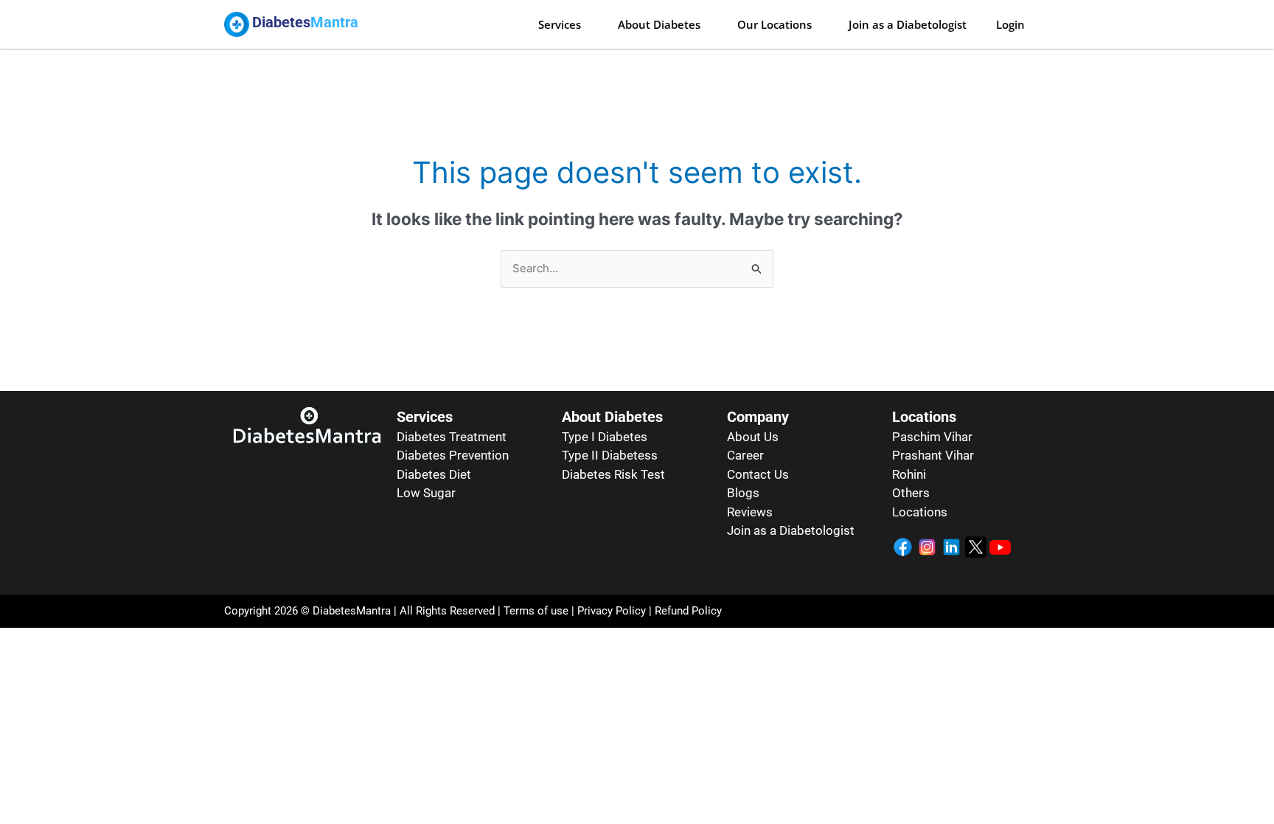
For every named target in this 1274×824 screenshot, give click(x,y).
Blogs (743, 492)
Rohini (909, 474)
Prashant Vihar (933, 455)
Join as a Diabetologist (908, 24)
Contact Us (758, 474)
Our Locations (774, 24)
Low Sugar (426, 492)
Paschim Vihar (932, 436)
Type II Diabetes (606, 455)
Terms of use (536, 610)
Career (745, 455)
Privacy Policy (610, 610)
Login (1010, 24)
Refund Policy (688, 610)
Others (911, 492)
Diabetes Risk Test (613, 474)
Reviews (750, 512)
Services (559, 24)
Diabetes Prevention (453, 455)
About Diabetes (659, 24)
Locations (919, 512)
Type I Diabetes (604, 436)
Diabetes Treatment (452, 436)
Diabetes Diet (434, 474)
